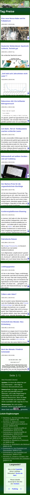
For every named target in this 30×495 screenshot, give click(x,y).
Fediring (15, 489)
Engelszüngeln (10, 4)
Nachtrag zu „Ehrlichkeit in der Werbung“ (16, 444)
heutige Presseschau (11, 246)
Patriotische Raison (9, 239)
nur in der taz (20, 339)
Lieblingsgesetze (8, 267)
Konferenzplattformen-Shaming (13, 211)
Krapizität (18, 469)
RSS (3, 384)
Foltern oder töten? (8, 294)
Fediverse (5, 386)
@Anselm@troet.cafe (16, 386)
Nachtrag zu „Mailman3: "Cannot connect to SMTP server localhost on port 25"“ (15, 424)
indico (10, 226)
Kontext (16, 484)
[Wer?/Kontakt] (6, 380)
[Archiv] (14, 380)
